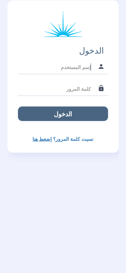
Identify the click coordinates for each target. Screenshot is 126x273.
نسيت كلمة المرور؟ (63, 138)
